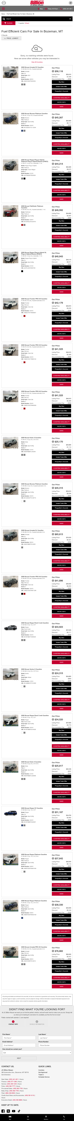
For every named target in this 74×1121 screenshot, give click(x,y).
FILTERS (9, 23)
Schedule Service (44, 1077)
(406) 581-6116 (29, 1095)
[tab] (13, 1023)
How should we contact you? (12, 1049)
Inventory (41, 1070)
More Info (61, 102)
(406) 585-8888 (17, 1100)
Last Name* (42, 1034)
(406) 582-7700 (14, 1091)
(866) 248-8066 (10, 1093)
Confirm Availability (61, 98)
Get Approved (42, 1072)
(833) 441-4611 (14, 1079)
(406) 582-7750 (18, 1088)
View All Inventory (37, 62)
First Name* (6, 1034)
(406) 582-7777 (10, 1086)
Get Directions (6, 1075)
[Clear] (27, 23)
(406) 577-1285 (12, 1081)
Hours (22, 1079)
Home (3, 14)
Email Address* (7, 1042)
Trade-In (41, 1075)
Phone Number (43, 1042)
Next (19, 1058)
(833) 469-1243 (12, 1084)
